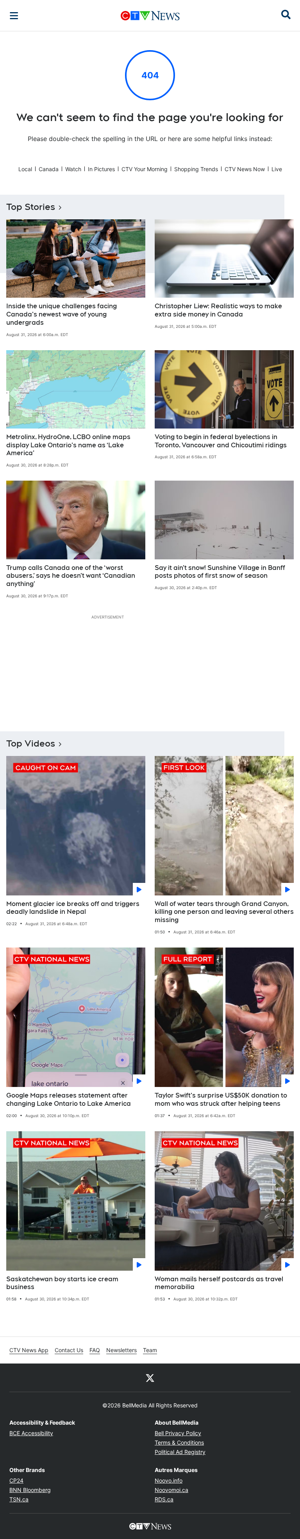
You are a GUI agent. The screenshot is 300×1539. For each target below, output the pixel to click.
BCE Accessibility (31, 1433)
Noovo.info (168, 1480)
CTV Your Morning (144, 169)
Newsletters (121, 1350)
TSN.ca (19, 1499)
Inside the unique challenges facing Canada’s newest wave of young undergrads (61, 314)
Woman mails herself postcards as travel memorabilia (219, 1283)
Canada (49, 169)
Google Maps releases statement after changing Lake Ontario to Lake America (68, 1099)
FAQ (94, 1350)
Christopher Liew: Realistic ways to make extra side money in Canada (218, 310)
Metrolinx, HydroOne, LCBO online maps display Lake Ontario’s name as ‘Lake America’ (68, 445)
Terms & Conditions (179, 1442)
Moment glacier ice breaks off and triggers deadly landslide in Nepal (72, 908)
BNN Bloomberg (30, 1490)
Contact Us (69, 1350)
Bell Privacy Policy (178, 1433)
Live (276, 169)
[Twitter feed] (150, 1377)
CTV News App (28, 1350)
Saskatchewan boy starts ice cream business (62, 1283)
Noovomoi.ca (171, 1490)
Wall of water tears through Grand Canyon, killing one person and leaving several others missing (224, 912)
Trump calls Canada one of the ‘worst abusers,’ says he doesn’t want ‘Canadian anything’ (70, 576)
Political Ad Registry (180, 1452)
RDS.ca (164, 1499)
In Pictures (101, 169)
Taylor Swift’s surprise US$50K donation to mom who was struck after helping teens (221, 1099)
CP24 (16, 1480)
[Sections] (14, 16)
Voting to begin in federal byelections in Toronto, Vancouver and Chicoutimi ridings (221, 441)
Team (150, 1350)
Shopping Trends (196, 169)
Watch (73, 169)
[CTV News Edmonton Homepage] (150, 15)
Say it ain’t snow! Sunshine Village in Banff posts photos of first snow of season (220, 572)
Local (25, 169)
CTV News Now (245, 169)
